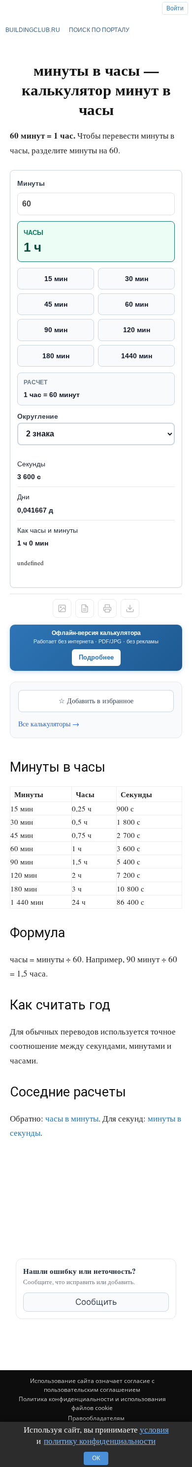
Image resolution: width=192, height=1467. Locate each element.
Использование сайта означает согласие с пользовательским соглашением (92, 1385)
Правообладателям (96, 1418)
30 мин (136, 279)
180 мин (55, 356)
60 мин (136, 304)
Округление (37, 416)
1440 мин (136, 356)
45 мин (55, 304)
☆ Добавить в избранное (96, 700)
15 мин (55, 279)
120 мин (136, 330)
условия (154, 1429)
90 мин (55, 330)
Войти (175, 8)
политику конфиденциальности (100, 1440)
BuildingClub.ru (32, 30)
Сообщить (96, 1302)
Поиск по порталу (99, 30)
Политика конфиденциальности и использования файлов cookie (92, 1403)
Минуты (31, 183)
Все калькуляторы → (48, 723)
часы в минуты (71, 1118)
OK (96, 1458)
